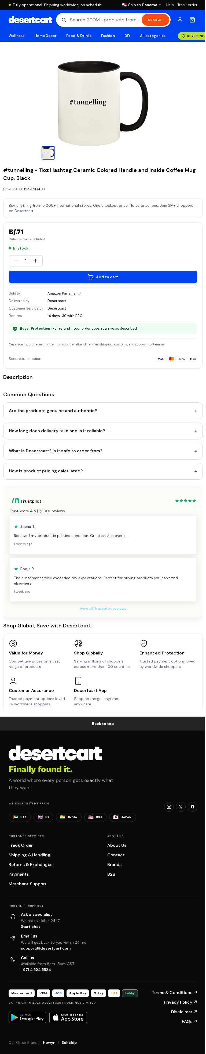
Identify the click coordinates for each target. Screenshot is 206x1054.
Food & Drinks (78, 35)
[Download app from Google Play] (27, 1017)
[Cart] (192, 19)
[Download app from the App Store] (68, 1017)
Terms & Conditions (174, 992)
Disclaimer (184, 1012)
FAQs (189, 1021)
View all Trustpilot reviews (103, 608)
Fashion (108, 35)
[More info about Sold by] (79, 293)
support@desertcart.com (46, 948)
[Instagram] (169, 807)
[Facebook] (192, 807)
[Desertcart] (30, 19)
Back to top (103, 723)
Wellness (17, 35)
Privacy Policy (180, 1002)
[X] (181, 807)
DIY (127, 35)
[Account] (180, 19)
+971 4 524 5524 (36, 969)
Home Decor (45, 35)
